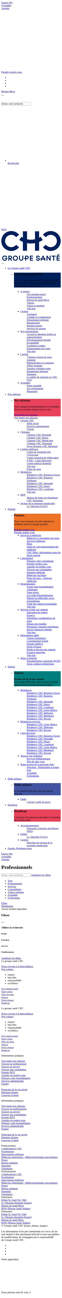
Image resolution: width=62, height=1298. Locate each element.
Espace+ (31, 615)
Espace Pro (7, 2)
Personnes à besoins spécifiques (43, 626)
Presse (4, 1160)
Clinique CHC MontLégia (40, 440)
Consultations (14, 889)
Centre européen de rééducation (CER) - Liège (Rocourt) (43, 459)
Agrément (32, 314)
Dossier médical (35, 643)
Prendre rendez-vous (24, 529)
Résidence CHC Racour (39, 718)
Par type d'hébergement (38, 758)
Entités (23, 834)
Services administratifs (12, 1081)
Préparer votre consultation (40, 561)
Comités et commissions (39, 317)
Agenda (5, 8)
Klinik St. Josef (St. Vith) (14, 1200)
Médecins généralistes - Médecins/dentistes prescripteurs (29, 1157)
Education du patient (37, 612)
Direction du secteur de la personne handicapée (39, 844)
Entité (23, 799)
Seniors (11, 666)
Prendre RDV (8, 1072)
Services (12, 886)
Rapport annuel (34, 325)
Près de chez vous (36, 761)
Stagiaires (31, 374)
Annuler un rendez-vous (39, 566)
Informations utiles (29, 635)
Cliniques (25, 432)
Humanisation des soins (38, 348)
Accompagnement (29, 825)
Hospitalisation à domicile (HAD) (44, 661)
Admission (32, 589)
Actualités (6, 5)
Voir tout (31, 308)
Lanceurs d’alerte (10, 1095)
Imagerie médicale (36, 572)
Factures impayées (36, 652)
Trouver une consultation (39, 569)
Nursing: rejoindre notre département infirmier (39, 370)
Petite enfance (15, 778)
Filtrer (4, 903)
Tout (10, 880)
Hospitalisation (27, 584)
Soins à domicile (28, 658)
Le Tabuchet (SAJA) (37, 506)
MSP (22, 494)
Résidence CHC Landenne (40, 489)
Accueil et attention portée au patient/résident (41, 335)
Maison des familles (37, 624)
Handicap (12, 805)
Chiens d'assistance (36, 638)
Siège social (33, 423)
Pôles (29, 544)
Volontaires (7, 1168)
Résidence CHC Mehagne (40, 713)
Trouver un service (10, 1066)
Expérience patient (36, 345)
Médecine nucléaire (36, 575)
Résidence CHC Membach (40, 716)
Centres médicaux (29, 449)
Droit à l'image (34, 646)
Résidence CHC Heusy (38, 486)
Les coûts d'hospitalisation (40, 595)
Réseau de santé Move (38, 300)
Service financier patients (39, 629)
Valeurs (30, 302)
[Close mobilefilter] (2, 922)
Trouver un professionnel (13, 1064)
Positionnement (34, 297)
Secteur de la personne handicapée (37, 503)
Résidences (26, 472)
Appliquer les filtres (41, 875)
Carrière (24, 354)
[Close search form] (2, 95)
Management (33, 322)
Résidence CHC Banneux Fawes (43, 475)
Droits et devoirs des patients (41, 649)
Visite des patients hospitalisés (42, 604)
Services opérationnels (38, 426)
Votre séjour (33, 592)
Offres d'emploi (34, 365)
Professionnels (15, 883)
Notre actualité (34, 385)
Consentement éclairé (37, 641)
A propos (25, 291)
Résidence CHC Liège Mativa (42, 710)
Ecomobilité (33, 342)
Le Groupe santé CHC (19, 268)
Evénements (33, 776)
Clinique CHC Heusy (37, 437)
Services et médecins (30, 535)
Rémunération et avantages (40, 362)
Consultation (26, 558)
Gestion (24, 311)
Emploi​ (5, 1084)
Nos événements (35, 388)
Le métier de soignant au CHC (42, 377)
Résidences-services (30, 721)
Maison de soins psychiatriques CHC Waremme (42, 499)
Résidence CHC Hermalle (40, 483)
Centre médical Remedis (39, 463)
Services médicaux (36, 541)
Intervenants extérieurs (12, 1154)
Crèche (30, 429)
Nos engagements (29, 331)
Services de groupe (36, 328)
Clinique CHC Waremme (39, 443)
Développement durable (39, 340)
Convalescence (27, 733)
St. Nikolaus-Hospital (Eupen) (16, 1203)
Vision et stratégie (36, 305)
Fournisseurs (7, 1151)
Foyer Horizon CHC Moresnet (42, 446)
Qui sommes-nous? (36, 294)
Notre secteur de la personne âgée (37, 764)
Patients (11, 509)
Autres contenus (16, 892)
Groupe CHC (27, 420)
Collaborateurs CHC (11, 1148)
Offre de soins (7, 994)
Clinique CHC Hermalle (39, 435)
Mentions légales (9, 1092)
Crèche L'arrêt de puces (38, 802)
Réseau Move (8, 91)
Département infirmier (38, 320)
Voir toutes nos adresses (26, 415)
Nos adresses (14, 394)
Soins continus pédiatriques (40, 663)
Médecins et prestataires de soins (43, 538)
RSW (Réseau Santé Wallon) (15, 1208)
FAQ (29, 380)
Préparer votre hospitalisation (15, 1078)
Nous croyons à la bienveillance (17, 966)
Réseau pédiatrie (9, 1163)
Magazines (32, 391)
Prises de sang (34, 469)
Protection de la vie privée (14, 1089)
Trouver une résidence (31, 756)
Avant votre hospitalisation (40, 586)
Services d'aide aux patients (34, 609)
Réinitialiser (7, 906)
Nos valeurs (7, 969)
